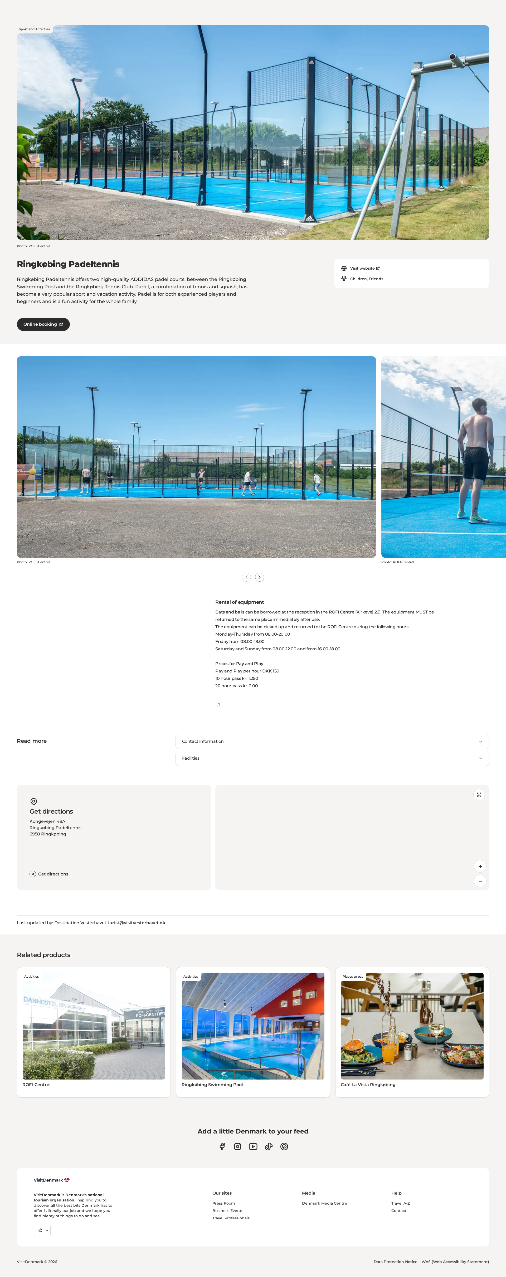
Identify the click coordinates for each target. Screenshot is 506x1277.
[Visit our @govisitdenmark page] (268, 1146)
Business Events (227, 1210)
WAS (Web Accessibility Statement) (455, 1261)
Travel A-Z (400, 1203)
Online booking (40, 324)
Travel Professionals (231, 1218)
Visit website (362, 268)
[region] (352, 837)
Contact (398, 1210)
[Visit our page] (237, 1146)
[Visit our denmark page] (222, 1146)
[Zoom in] (480, 866)
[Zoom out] (480, 881)
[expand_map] (479, 794)
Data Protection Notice (395, 1261)
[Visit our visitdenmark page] (253, 1146)
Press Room (223, 1203)
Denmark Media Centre (324, 1203)
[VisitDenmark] (52, 1180)
